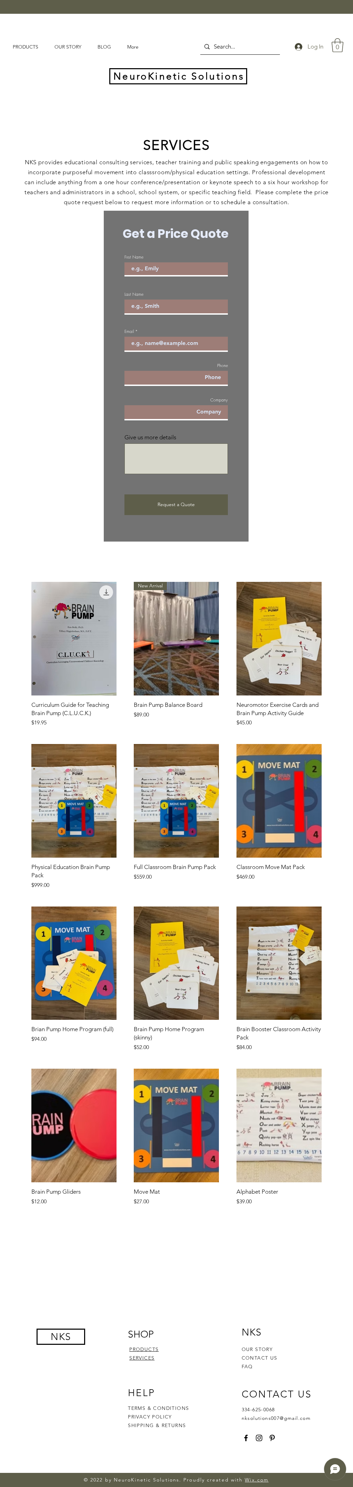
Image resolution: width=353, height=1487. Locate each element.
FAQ (247, 1366)
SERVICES (141, 1358)
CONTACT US (260, 1358)
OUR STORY (257, 1349)
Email (129, 331)
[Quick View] (74, 638)
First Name (133, 257)
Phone (222, 366)
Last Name (133, 294)
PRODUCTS (144, 1349)
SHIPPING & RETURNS (157, 1425)
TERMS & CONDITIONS (158, 1408)
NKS (61, 1336)
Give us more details (150, 437)
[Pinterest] (272, 1438)
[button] (337, 45)
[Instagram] (259, 1438)
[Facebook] (246, 1438)
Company (219, 400)
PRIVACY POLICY (151, 1417)
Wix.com (257, 1480)
